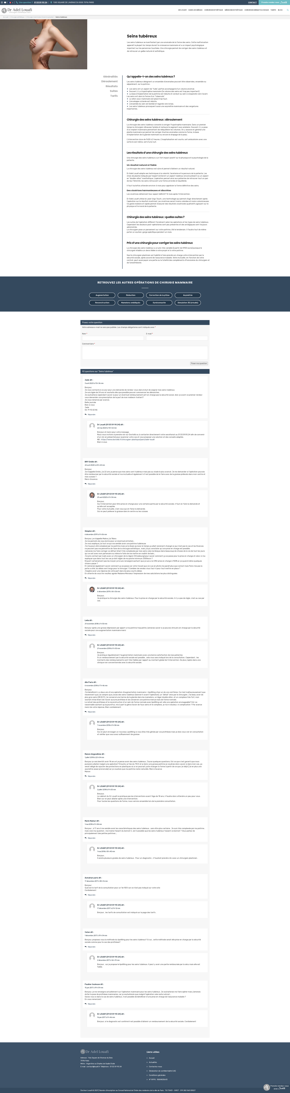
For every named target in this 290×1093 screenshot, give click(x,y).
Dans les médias (195, 10)
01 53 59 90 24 (40, 2)
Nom (84, 334)
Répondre (91, 1004)
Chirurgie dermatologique (256, 10)
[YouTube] (5, 2)
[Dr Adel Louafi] (17, 11)
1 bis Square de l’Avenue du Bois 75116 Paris (73, 2)
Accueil (5, 17)
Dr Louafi (182, 10)
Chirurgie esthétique (213, 10)
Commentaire (88, 344)
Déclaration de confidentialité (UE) (162, 1071)
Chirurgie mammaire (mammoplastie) (40, 17)
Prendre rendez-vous (270, 2)
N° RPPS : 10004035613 (158, 1079)
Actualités (153, 1062)
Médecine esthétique (234, 10)
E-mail (149, 334)
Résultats (112, 86)
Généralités (110, 76)
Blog (280, 10)
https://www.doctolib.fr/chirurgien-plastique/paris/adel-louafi (128, 439)
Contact (252, 2)
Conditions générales (157, 1075)
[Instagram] (2, 2)
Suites (114, 91)
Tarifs (273, 10)
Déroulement (109, 81)
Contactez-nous (155, 1067)
